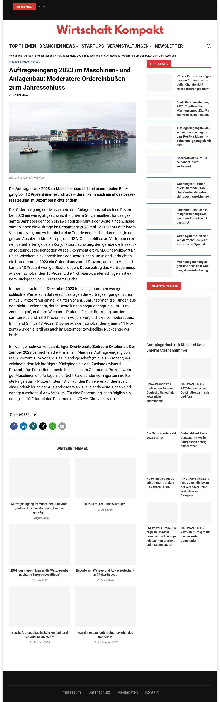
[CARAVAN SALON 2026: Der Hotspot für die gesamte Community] (196, 512)
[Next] (44, 6)
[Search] (209, 46)
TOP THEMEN (22, 46)
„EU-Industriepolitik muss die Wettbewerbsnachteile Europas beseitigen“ (39, 572)
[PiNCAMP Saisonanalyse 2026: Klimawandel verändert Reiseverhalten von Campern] (196, 463)
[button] (14, 426)
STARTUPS (92, 46)
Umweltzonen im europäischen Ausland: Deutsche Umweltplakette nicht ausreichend (161, 392)
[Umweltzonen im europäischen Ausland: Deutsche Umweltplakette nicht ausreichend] (162, 368)
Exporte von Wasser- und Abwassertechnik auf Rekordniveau (105, 572)
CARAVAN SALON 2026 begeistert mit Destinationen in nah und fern (195, 390)
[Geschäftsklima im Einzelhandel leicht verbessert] (159, 164)
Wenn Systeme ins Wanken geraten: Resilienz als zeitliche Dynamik (193, 240)
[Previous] (39, 6)
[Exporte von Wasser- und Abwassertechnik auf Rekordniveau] (105, 544)
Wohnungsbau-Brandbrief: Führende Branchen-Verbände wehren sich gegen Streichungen (194, 190)
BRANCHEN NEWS (57, 46)
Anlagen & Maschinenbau (39, 55)
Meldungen (15, 55)
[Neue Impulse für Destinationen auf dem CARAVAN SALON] (162, 463)
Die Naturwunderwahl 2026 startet (161, 435)
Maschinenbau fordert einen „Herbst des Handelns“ (105, 635)
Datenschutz (99, 692)
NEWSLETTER (169, 46)
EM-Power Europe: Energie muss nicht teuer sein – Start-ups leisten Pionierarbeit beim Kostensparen (162, 536)
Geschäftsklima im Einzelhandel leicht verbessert (192, 162)
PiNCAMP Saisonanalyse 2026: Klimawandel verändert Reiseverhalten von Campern (195, 487)
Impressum (71, 692)
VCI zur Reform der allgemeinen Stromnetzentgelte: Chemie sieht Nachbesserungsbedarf (194, 82)
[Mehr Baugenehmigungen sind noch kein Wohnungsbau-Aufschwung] (159, 268)
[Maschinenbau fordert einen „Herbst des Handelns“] (105, 606)
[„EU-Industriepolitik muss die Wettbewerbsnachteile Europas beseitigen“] (39, 544)
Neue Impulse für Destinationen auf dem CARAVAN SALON (161, 483)
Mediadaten (127, 692)
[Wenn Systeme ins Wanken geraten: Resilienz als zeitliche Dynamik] (159, 242)
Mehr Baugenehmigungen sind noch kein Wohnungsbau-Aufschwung (193, 266)
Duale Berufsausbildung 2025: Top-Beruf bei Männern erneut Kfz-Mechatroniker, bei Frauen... (194, 108)
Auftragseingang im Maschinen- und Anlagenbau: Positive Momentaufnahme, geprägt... (40, 508)
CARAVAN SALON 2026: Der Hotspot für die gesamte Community (195, 534)
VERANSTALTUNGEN (128, 46)
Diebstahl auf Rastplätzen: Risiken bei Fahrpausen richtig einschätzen (194, 440)
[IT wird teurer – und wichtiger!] (105, 478)
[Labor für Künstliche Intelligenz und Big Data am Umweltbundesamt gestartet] (159, 216)
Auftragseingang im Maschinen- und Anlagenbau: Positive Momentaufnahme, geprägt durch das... (194, 136)
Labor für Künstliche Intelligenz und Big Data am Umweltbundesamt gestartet (193, 216)
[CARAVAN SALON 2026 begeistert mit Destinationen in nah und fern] (196, 368)
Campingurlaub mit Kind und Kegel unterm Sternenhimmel (177, 347)
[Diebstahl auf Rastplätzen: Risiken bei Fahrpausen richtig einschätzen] (196, 418)
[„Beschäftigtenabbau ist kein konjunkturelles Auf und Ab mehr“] (39, 606)
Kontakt (152, 692)
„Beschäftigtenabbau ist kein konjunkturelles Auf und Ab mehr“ (39, 635)
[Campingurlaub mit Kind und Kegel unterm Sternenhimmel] (179, 318)
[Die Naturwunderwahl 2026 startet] (162, 418)
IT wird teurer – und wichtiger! (105, 504)
